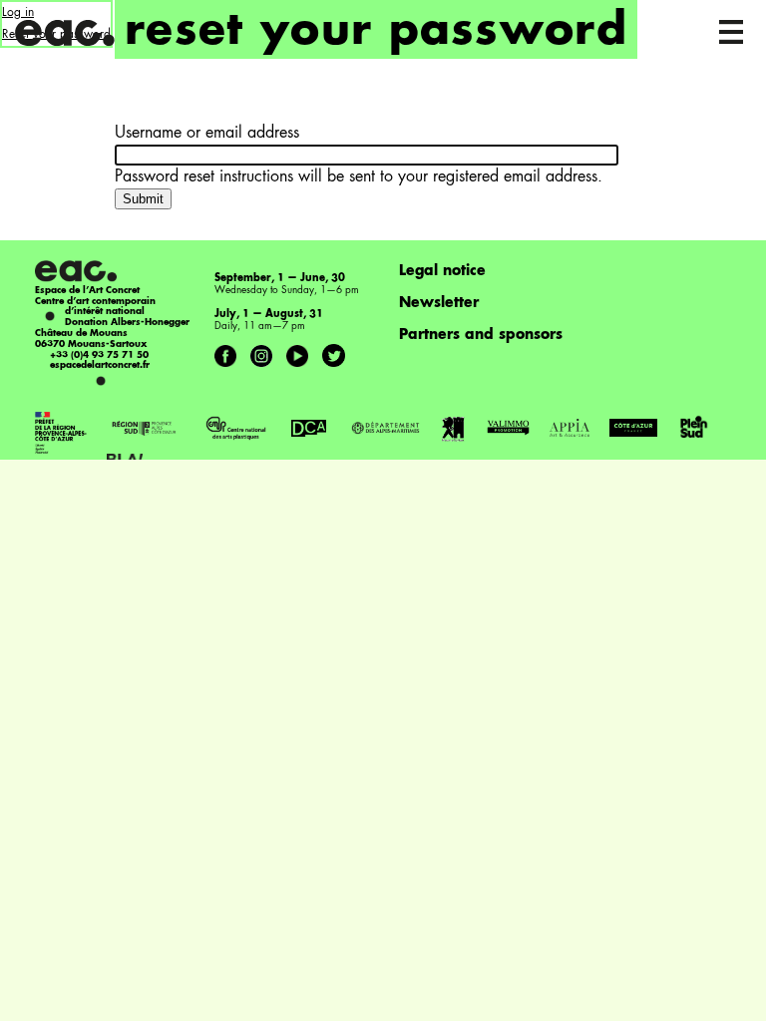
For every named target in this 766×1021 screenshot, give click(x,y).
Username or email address (207, 134)
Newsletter (439, 303)
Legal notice (442, 271)
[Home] (66, 30)
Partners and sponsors (481, 335)
